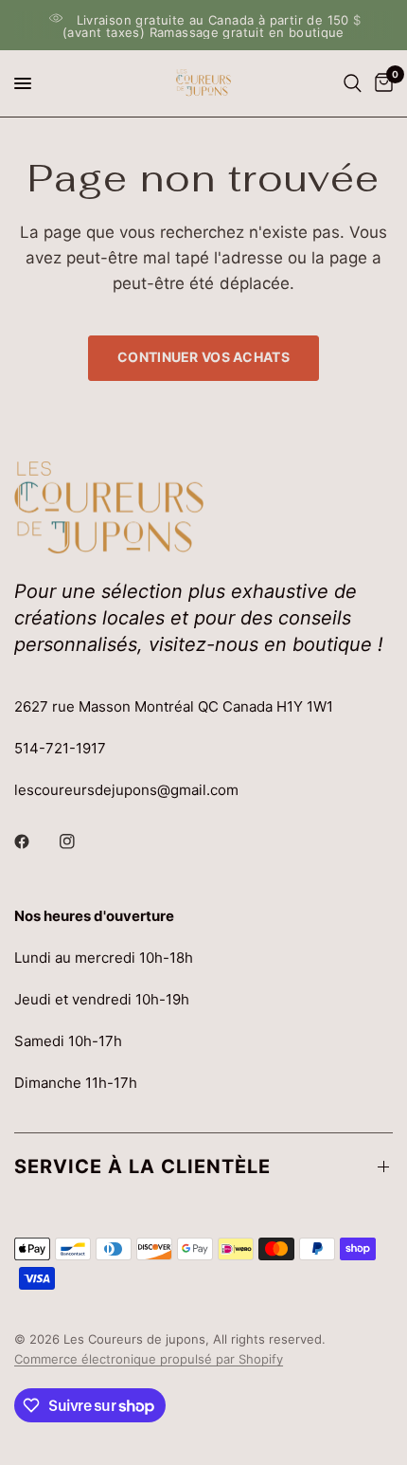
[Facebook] (35, 841)
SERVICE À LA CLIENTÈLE (142, 1166)
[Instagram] (80, 841)
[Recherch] (352, 83)
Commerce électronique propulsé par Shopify (148, 1358)
